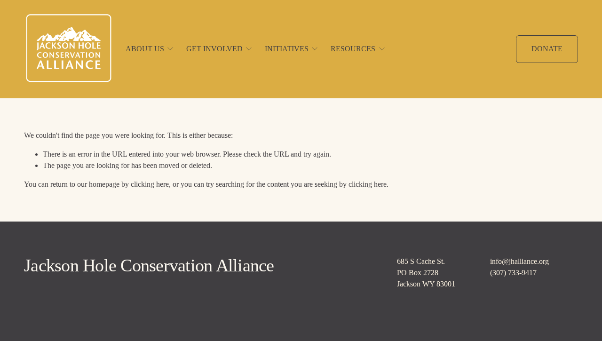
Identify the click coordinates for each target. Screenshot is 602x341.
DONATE (546, 49)
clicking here (150, 184)
